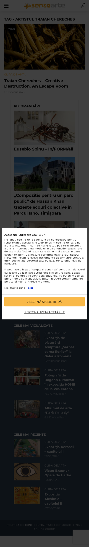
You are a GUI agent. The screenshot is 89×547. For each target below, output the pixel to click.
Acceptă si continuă (44, 301)
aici (30, 287)
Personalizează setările (44, 312)
